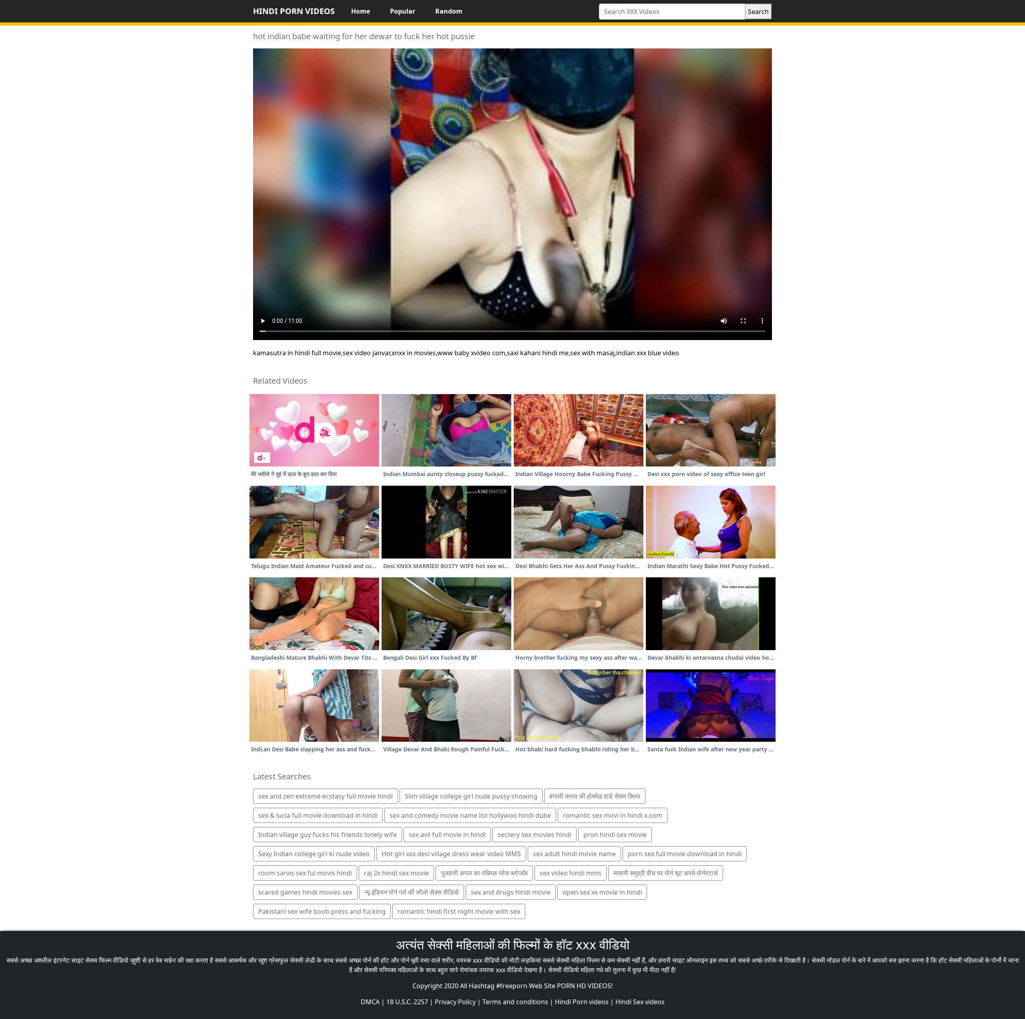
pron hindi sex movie (615, 834)
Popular (402, 11)
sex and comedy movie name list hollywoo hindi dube (470, 815)
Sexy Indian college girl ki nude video (314, 853)
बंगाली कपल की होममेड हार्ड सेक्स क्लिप (594, 796)
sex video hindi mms (570, 873)
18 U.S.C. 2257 (407, 1001)
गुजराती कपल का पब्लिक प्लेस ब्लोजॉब (484, 873)
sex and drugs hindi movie (511, 892)
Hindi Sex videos (640, 1001)
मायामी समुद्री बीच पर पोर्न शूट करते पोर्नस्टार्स (665, 873)
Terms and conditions (515, 1001)
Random (448, 11)
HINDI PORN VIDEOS (294, 11)
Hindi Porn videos (582, 1001)
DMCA (370, 1001)
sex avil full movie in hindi (447, 834)
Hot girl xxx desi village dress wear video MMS (451, 853)
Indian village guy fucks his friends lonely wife (327, 834)
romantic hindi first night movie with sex (459, 911)
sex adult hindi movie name (574, 853)
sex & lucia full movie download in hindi (318, 815)
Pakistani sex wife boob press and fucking (322, 911)
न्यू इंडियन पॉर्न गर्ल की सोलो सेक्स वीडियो (411, 892)
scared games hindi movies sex (305, 892)
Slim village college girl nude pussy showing (471, 796)
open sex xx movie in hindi (602, 892)
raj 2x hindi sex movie (396, 873)
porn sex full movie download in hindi (685, 853)
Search (758, 11)
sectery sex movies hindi (534, 834)
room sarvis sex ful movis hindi (305, 873)
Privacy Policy (455, 1001)
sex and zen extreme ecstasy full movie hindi (325, 796)
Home (360, 11)
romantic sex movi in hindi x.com (612, 815)
